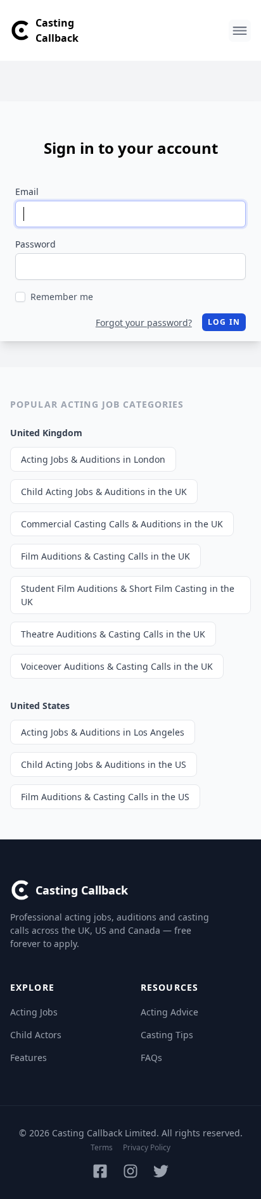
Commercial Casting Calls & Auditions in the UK (122, 524)
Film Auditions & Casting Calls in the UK (105, 556)
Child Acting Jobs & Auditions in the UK (104, 492)
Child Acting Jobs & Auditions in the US (103, 764)
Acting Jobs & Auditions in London (93, 459)
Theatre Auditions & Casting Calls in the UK (113, 634)
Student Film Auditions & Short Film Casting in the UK (127, 595)
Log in (224, 322)
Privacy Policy (146, 1147)
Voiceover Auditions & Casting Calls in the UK (117, 666)
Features (28, 1057)
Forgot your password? (144, 323)
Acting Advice (169, 1012)
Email (27, 191)
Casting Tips (167, 1035)
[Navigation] (240, 31)
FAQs (151, 1057)
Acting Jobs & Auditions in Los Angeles (102, 732)
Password (35, 244)
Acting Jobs (34, 1012)
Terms (102, 1147)
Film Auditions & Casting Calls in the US (105, 797)
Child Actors (35, 1035)
